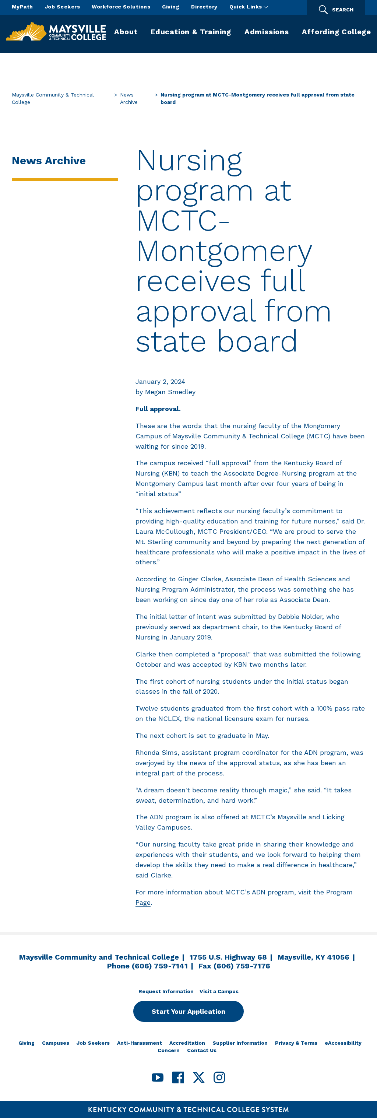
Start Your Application (188, 1011)
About (125, 31)
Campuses (55, 1043)
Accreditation (187, 1043)
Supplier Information (240, 1043)
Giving (170, 7)
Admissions (266, 31)
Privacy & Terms (296, 1043)
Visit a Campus (219, 991)
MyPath (22, 7)
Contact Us (201, 1050)
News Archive (129, 98)
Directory (204, 7)
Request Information (166, 991)
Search (342, 10)
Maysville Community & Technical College (53, 98)
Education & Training (191, 31)
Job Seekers (62, 7)
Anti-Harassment (139, 1043)
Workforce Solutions (121, 7)
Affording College (336, 31)
